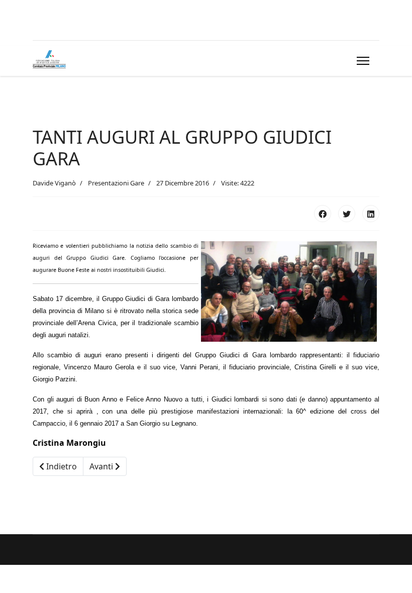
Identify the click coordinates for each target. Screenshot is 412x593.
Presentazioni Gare (116, 182)
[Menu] (361, 61)
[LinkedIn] (370, 213)
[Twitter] (346, 213)
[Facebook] (322, 213)
